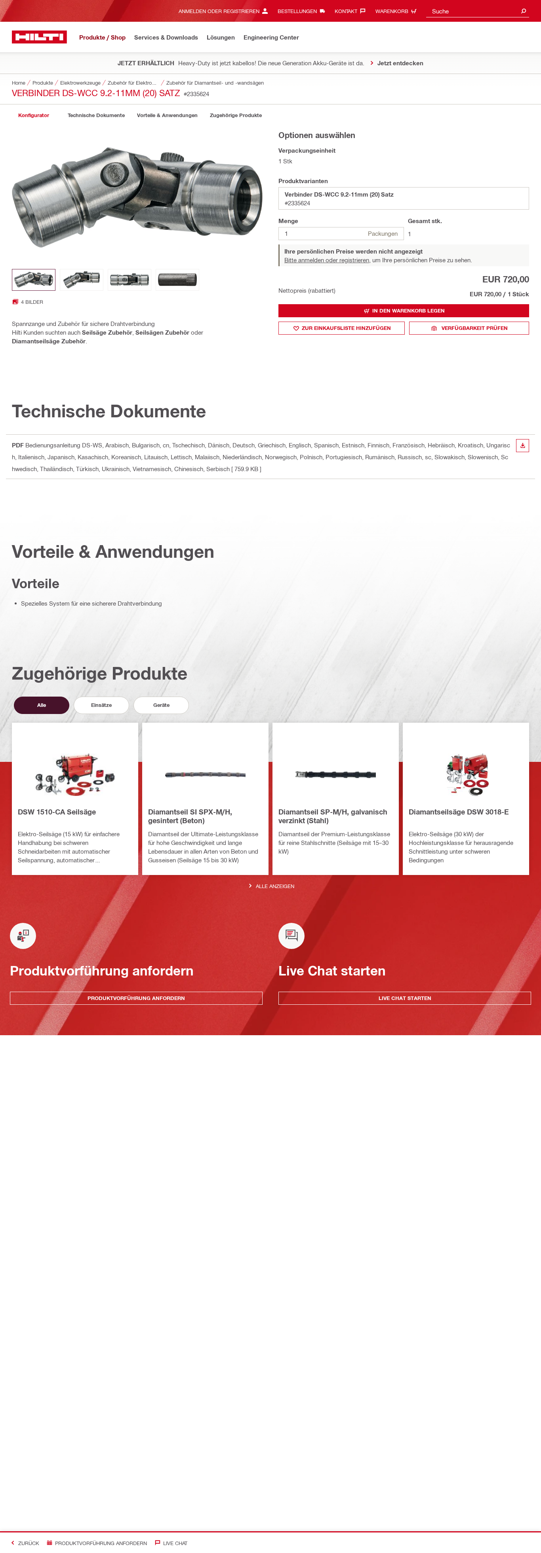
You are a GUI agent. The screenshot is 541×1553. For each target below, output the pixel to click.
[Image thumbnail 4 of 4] (177, 280)
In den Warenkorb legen (408, 310)
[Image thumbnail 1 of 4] (33, 280)
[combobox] (477, 10)
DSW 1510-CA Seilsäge (57, 811)
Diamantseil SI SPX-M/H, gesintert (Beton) (190, 816)
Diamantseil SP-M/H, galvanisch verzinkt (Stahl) (332, 816)
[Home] (39, 37)
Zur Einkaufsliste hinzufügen (346, 328)
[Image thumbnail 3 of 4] (129, 280)
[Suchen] (523, 10)
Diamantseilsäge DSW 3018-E (459, 811)
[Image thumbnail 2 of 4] (81, 280)
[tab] (33, 115)
